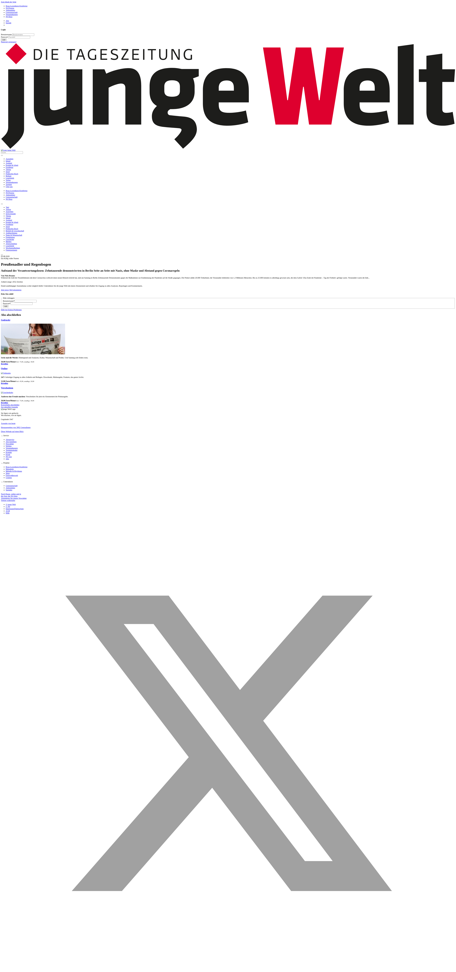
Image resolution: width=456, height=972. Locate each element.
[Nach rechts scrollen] (2, 254)
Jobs (7, 459)
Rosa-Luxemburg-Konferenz (16, 6)
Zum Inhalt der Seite (8, 2)
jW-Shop (9, 17)
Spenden (9, 490)
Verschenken (7, 388)
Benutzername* (9, 301)
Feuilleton (9, 167)
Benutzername (6, 35)
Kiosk (8, 455)
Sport (8, 172)
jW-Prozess (10, 8)
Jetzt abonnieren (11, 290)
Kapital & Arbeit (12, 165)
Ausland (9, 163)
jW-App (9, 457)
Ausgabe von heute (8, 423)
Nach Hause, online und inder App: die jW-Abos (11, 495)
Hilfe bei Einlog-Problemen (11, 310)
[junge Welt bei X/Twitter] (228, 970)
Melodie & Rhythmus (14, 471)
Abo (7, 21)
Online (4, 368)
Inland (8, 161)
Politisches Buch (12, 174)
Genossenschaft (11, 12)
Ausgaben (9, 159)
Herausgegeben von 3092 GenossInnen (16, 427)
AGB (8, 511)
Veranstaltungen (12, 15)
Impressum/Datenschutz (15, 509)
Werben (9, 446)
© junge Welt (11, 504)
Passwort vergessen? (8, 42)
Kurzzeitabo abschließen (10, 405)
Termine (9, 185)
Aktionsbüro (10, 10)
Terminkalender (11, 450)
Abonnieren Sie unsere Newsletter (14, 498)
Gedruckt (5, 320)
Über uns (9, 187)
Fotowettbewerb (12, 475)
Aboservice (10, 440)
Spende (8, 23)
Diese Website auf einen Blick (12, 431)
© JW (8, 507)
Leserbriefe (10, 178)
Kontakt (9, 452)
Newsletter (10, 444)
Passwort (4, 37)
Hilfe (8, 513)
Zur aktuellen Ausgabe (9, 407)
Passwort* (7, 303)
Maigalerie (10, 469)
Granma (9, 478)
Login (4, 40)
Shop (8, 473)
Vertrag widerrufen (8, 500)
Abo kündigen (11, 442)
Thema (8, 170)
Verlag (8, 180)
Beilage (8, 176)
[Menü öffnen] (2, 155)
